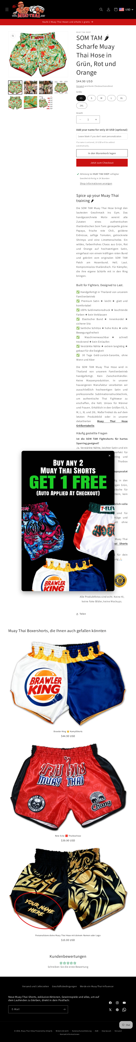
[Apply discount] (68, 521)
